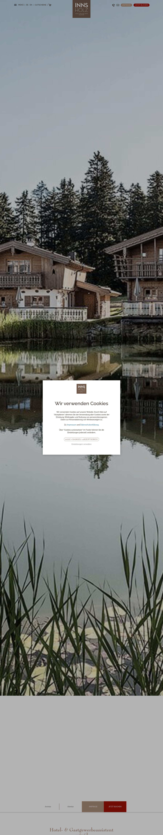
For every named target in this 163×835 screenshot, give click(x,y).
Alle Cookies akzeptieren (81, 439)
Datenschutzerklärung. (89, 425)
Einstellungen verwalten (81, 444)
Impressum (71, 425)
